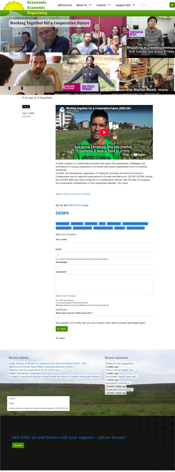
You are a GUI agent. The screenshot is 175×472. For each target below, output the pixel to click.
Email (58, 249)
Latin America (91, 224)
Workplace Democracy (103, 228)
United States (77, 224)
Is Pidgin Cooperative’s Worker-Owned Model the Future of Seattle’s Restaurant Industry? (55, 376)
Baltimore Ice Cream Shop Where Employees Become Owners (41, 366)
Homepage (61, 262)
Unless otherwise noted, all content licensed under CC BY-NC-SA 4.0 (38, 408)
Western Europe (114, 224)
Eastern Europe (62, 224)
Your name (61, 239)
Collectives (119, 228)
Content (101, 5)
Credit (11, 403)
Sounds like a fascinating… (119, 389)
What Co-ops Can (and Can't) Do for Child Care (34, 370)
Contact (12, 399)
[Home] (13, 8)
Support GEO (123, 5)
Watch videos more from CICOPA (73, 194)
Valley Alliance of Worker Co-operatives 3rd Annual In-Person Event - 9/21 (47, 363)
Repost (26, 107)
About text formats (65, 295)
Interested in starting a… (118, 383)
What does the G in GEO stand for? (74, 313)
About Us (81, 5)
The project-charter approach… (121, 376)
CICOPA (26, 116)
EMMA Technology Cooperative (25, 373)
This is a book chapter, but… (120, 370)
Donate (18, 445)
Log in (77, 400)
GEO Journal (65, 5)
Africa (102, 224)
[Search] (172, 5)
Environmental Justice (82, 228)
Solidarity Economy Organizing (135, 224)
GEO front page (79, 205)
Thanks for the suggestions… (120, 363)
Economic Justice (63, 228)
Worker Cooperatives (136, 228)
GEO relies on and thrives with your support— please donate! (69, 438)
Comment (61, 271)
